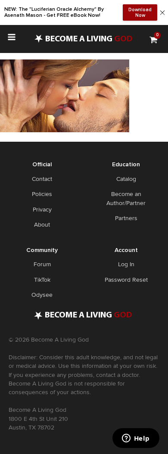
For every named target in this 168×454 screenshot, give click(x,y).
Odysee (42, 295)
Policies (42, 194)
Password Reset (126, 279)
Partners (126, 218)
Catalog (126, 179)
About (42, 224)
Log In (126, 264)
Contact (42, 179)
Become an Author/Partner (126, 198)
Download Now (140, 12)
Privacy (42, 209)
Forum (42, 264)
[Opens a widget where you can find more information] (135, 439)
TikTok (42, 279)
